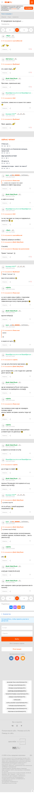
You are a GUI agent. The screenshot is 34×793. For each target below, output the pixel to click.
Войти (17, 639)
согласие (14, 8)
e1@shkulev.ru (21, 775)
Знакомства (15, 17)
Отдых (9, 17)
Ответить (4, 49)
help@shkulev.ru (14, 781)
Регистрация (17, 649)
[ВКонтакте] (11, 607)
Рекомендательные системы (9, 783)
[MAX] (15, 607)
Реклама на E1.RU (23, 731)
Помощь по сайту (8, 733)
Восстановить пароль (17, 643)
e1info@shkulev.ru (20, 778)
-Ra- (8, 36)
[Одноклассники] (19, 607)
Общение (3, 17)
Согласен (28, 8)
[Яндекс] (17, 658)
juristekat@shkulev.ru (7, 780)
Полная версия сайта (9, 731)
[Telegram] (23, 607)
